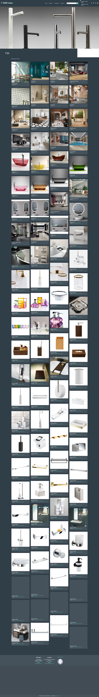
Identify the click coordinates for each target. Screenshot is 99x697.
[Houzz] (98, 3)
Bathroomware (36, 219)
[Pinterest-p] (96, 3)
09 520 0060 (50, 661)
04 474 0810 (39, 661)
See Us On (60, 657)
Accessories (75, 246)
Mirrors (41, 219)
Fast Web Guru (57, 695)
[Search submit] (77, 3)
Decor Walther (16, 549)
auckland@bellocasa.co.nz (49, 663)
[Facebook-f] (91, 3)
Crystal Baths (56, 165)
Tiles (16, 84)
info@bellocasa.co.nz (39, 663)
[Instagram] (94, 3)
